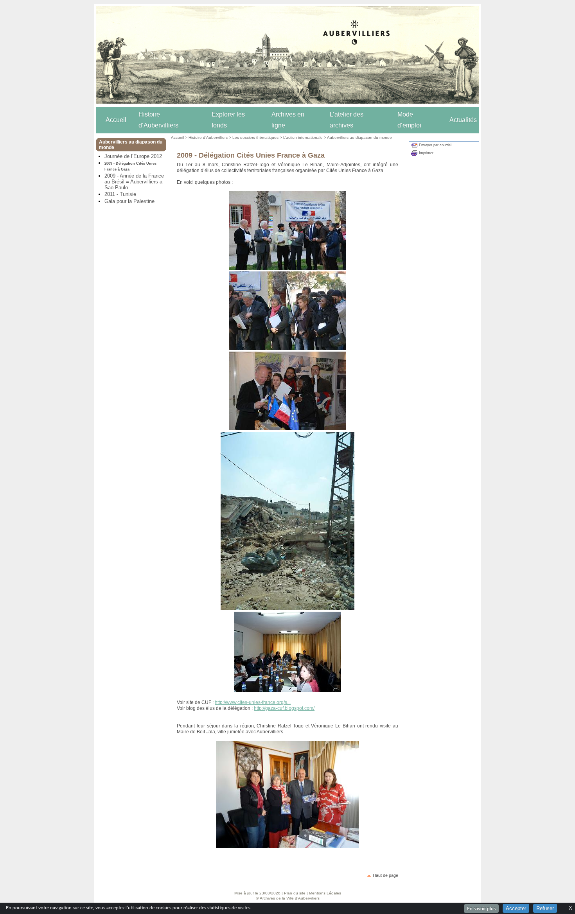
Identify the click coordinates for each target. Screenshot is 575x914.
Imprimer (426, 153)
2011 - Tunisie (120, 194)
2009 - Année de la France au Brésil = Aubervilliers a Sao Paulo (134, 181)
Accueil (116, 120)
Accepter (516, 908)
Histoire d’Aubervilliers (158, 120)
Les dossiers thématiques (255, 137)
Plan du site (294, 893)
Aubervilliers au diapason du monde (359, 137)
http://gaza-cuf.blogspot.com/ (284, 708)
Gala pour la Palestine (129, 201)
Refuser (545, 908)
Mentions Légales (325, 893)
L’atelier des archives (346, 120)
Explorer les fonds (228, 120)
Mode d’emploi (409, 120)
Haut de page (385, 875)
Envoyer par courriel (435, 145)
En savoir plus (481, 908)
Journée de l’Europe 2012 (133, 156)
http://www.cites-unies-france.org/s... (253, 702)
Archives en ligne (287, 120)
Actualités (463, 120)
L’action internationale (303, 137)
